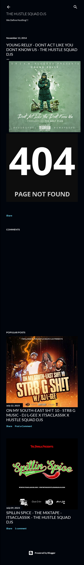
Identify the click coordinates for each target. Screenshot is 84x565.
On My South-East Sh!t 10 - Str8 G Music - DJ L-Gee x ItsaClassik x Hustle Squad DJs (40, 415)
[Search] (75, 6)
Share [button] (9, 215)
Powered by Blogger (45, 552)
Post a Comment (23, 426)
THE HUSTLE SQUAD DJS (26, 14)
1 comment (21, 528)
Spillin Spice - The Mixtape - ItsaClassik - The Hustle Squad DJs (38, 517)
